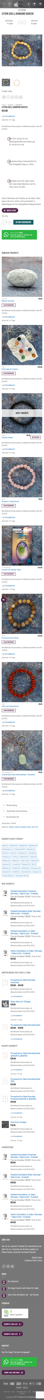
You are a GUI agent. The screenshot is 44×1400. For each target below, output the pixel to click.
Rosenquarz (35, 868)
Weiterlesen (35, 437)
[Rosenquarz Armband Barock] (22, 477)
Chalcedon (22, 853)
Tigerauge (37, 872)
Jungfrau (17, 827)
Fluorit (33, 857)
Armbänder (18, 105)
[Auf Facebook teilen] (8, 97)
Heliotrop (6, 860)
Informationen (22, 1392)
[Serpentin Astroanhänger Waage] (22, 545)
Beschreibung (11, 805)
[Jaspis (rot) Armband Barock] (22, 682)
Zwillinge (11, 827)
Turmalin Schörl (8, 876)
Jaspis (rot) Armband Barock (10, 706)
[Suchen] (9, 4)
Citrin (15, 857)
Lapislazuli (6, 864)
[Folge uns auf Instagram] (8, 1266)
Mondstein (6, 868)
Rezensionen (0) (12, 816)
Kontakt (22, 1393)
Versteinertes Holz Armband (10, 638)
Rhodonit (25, 868)
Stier (33, 827)
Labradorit (35, 860)
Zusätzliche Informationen (16, 810)
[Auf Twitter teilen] (12, 97)
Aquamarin (33, 845)
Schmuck (10, 105)
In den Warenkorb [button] (9, 305)
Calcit (13, 853)
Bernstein (31, 849)
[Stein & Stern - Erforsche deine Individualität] (19, 4)
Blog (13, 1392)
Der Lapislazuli (13, 1281)
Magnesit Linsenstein (8, 301)
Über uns (7, 1392)
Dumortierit (24, 857)
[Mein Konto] (29, 4)
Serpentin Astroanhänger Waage (11, 570)
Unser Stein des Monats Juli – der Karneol (23, 1295)
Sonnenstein (26, 872)
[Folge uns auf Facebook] (4, 1266)
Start (4, 105)
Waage (29, 827)
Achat (5, 845)
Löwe (36, 827)
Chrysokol (32, 853)
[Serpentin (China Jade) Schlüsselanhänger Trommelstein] (22, 750)
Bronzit (5, 853)
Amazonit (13, 845)
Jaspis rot (25, 860)
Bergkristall (20, 849)
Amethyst (23, 845)
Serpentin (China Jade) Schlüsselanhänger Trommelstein (18, 775)
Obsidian (16, 868)
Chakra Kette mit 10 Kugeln (10, 369)
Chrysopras (6, 857)
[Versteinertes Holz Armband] (22, 614)
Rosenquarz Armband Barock (10, 501)
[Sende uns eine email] (12, 1266)
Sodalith (15, 872)
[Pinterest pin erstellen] (21, 97)
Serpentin (6, 872)
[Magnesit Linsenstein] (22, 277)
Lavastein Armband (7, 438)
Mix (34, 864)
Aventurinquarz (7, 849)
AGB (29, 1392)
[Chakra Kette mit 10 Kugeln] (22, 345)
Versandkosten (10, 116)
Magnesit (26, 864)
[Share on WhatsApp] (4, 97)
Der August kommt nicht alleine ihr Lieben (23, 1288)
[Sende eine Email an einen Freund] (17, 97)
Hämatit (15, 860)
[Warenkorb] (40, 4)
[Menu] (4, 4)
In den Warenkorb (23, 222)
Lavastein (16, 864)
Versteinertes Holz (22, 876)
